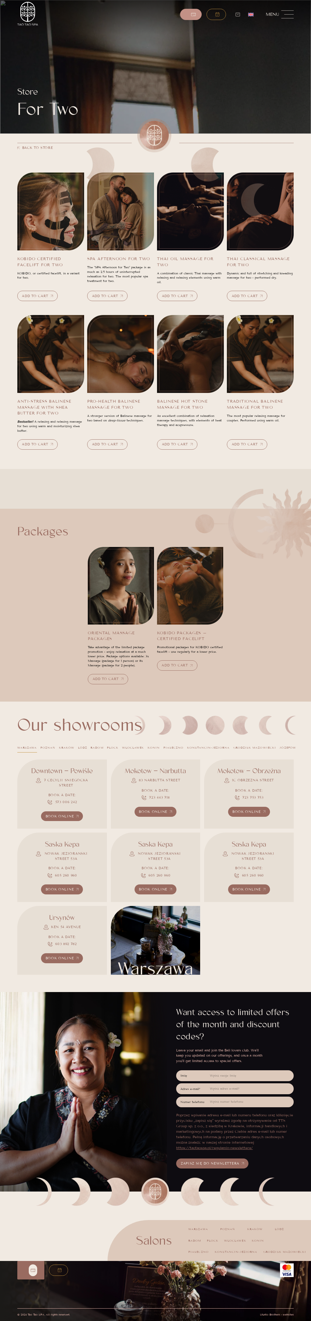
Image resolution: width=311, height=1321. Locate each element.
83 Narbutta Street (159, 780)
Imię (183, 1076)
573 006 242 (66, 802)
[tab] (27, 748)
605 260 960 (66, 875)
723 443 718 (159, 797)
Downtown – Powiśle (62, 771)
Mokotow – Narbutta (155, 771)
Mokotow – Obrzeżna (249, 771)
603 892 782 (66, 944)
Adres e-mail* (190, 1089)
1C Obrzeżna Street (253, 780)
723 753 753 (253, 797)
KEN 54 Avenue (66, 927)
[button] (216, 14)
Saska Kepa (62, 844)
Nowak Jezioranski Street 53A (66, 856)
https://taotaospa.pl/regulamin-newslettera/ (214, 1147)
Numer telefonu (192, 1102)
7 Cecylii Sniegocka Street (66, 782)
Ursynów (62, 918)
